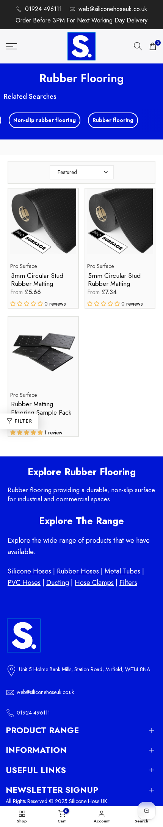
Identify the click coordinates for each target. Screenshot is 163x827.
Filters (128, 583)
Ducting (57, 583)
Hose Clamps (94, 583)
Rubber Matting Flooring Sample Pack (41, 408)
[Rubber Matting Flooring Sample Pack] (43, 354)
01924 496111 (43, 9)
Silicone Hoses (29, 571)
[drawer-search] (138, 46)
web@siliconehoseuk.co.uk (112, 9)
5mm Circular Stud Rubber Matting (114, 280)
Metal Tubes (122, 571)
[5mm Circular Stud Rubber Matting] (120, 225)
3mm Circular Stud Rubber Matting (37, 280)
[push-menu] (11, 46)
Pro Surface (23, 266)
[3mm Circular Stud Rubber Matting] (43, 225)
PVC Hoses (24, 583)
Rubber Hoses (78, 571)
